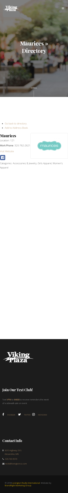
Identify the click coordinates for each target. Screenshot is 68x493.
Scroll (34, 88)
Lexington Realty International (26, 482)
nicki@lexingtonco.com (16, 463)
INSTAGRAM (42, 415)
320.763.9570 (11, 458)
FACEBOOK (12, 415)
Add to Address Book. (16, 127)
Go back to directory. (16, 123)
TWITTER (28, 415)
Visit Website (7, 151)
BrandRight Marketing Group (18, 485)
